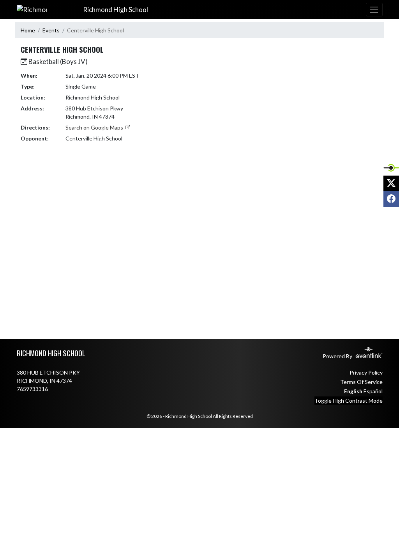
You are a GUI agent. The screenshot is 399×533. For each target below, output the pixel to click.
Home (28, 30)
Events (51, 30)
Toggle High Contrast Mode (348, 400)
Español (373, 391)
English (353, 391)
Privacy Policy (366, 372)
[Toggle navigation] (374, 9)
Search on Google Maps (94, 127)
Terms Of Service (361, 381)
